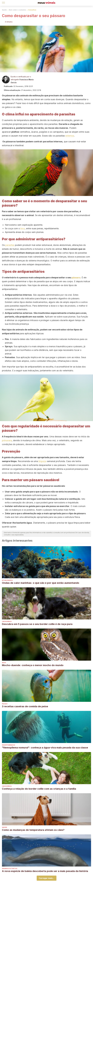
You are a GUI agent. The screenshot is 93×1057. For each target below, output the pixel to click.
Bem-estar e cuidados (17, 10)
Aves (4, 663)
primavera (7, 440)
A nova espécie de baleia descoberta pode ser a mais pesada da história (45, 871)
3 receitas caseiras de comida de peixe (25, 706)
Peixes (4, 704)
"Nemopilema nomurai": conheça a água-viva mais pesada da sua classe (45, 747)
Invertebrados (8, 745)
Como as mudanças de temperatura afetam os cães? (33, 829)
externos (69, 135)
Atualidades (7, 580)
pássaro (76, 277)
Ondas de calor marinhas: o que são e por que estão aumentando (40, 582)
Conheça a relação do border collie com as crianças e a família (39, 788)
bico (22, 228)
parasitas (9, 245)
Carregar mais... (46, 878)
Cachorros (7, 621)
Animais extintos (9, 868)
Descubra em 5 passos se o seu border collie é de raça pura (37, 624)
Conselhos (32, 10)
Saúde (4, 10)
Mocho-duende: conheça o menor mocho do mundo (32, 665)
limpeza (42, 461)
